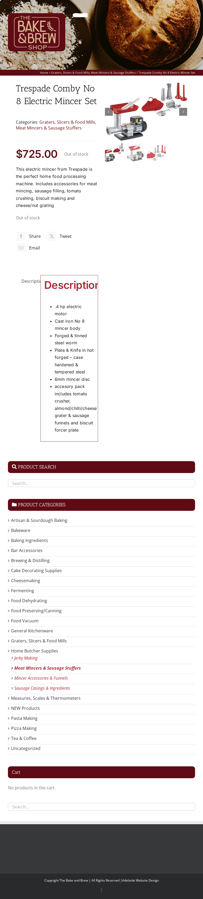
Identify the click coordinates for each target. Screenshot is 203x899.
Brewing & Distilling (30, 560)
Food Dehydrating (29, 601)
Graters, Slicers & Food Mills (67, 122)
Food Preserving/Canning (36, 611)
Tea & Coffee (23, 738)
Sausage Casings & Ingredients (42, 688)
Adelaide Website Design (140, 880)
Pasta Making (24, 718)
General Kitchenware (32, 631)
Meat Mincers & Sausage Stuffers (49, 128)
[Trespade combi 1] (146, 111)
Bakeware (20, 530)
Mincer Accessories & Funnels (41, 678)
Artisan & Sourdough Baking (39, 520)
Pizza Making (24, 728)
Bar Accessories (27, 550)
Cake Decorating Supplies (36, 570)
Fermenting (22, 591)
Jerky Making (26, 658)
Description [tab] (29, 281)
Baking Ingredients (29, 540)
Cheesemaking (25, 580)
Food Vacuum (25, 621)
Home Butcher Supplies (34, 651)
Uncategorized (25, 748)
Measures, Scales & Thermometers (46, 698)
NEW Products (25, 708)
